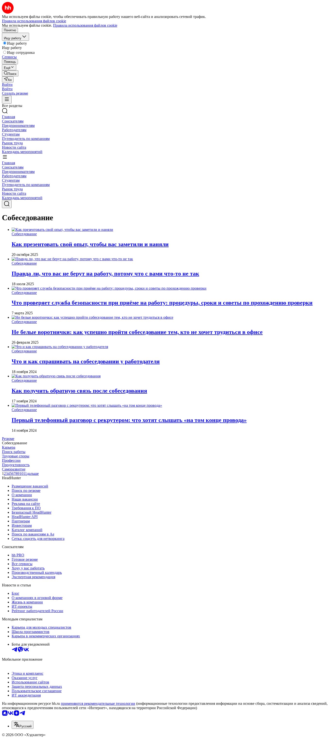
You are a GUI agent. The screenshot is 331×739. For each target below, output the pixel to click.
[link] (10, 73)
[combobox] (22, 725)
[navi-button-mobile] (7, 100)
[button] (7, 84)
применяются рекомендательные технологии (98, 703)
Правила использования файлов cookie (85, 25)
